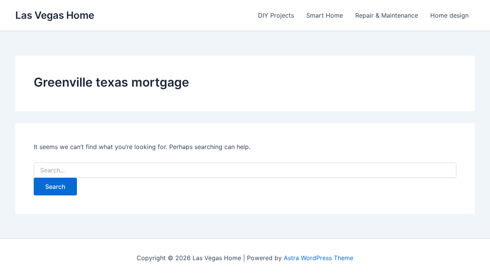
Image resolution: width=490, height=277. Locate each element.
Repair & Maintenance (386, 15)
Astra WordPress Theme (318, 258)
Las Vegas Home (54, 15)
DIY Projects (276, 15)
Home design (449, 15)
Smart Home (324, 15)
